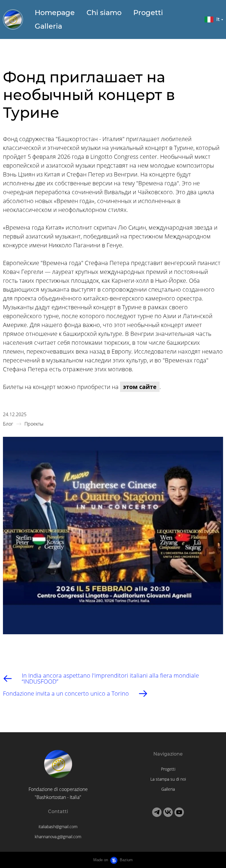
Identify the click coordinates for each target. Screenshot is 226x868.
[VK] (168, 812)
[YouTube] (179, 812)
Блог (8, 424)
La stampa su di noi (168, 779)
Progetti (148, 12)
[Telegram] (157, 812)
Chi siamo (104, 12)
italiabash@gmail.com (58, 826)
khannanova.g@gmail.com (58, 836)
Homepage (55, 12)
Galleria (48, 26)
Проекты (34, 424)
